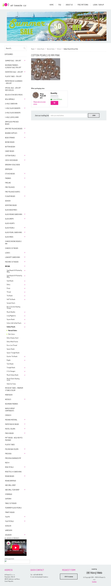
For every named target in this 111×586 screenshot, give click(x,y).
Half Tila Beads (11, 299)
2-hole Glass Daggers (12, 113)
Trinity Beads (10, 512)
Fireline (8, 183)
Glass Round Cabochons (13, 214)
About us (69, 5)
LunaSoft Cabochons (12, 257)
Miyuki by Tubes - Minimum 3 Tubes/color (14, 389)
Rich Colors (11, 334)
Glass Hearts (10, 223)
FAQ (59, 5)
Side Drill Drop (10, 485)
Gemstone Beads (11, 205)
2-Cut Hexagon (11, 371)
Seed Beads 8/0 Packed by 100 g (14, 276)
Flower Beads (10, 196)
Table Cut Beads (10, 503)
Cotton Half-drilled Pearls (14, 323)
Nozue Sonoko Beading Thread (13, 307)
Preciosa (8, 454)
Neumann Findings (11, 404)
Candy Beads (9, 151)
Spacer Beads (11, 349)
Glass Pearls (9, 228)
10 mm (59, 49)
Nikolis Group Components (10, 409)
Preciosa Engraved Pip (13, 458)
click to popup (68, 576)
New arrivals (10, 99)
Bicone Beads (9, 142)
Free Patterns (83, 5)
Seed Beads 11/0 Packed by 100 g (14, 271)
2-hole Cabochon (11, 104)
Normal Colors (12, 330)
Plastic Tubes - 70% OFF (13, 76)
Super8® (8, 499)
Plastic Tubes (10, 445)
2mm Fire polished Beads (13, 129)
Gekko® (8, 201)
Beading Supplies (11, 133)
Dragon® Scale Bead (12, 165)
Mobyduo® (9, 395)
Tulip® (7, 517)
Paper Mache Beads (12, 424)
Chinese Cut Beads (11, 248)
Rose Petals (9, 467)
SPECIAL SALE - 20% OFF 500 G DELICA (13, 89)
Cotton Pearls (10, 156)
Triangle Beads (11, 367)
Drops (8, 288)
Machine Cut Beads (11, 262)
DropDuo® (8, 169)
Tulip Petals (9, 521)
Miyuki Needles (11, 312)
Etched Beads (10, 174)
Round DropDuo (10, 481)
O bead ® (8, 415)
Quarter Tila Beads (12, 356)
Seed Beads (10, 281)
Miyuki (7, 266)
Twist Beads (10, 364)
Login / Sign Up (98, 5)
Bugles (9, 360)
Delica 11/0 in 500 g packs (14, 95)
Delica (8, 284)
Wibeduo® (8, 530)
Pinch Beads (9, 433)
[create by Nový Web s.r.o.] (94, 573)
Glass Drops (9, 219)
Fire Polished (10, 187)
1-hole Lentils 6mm (12, 117)
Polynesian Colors (11, 449)
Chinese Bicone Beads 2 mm (13, 242)
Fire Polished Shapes (12, 192)
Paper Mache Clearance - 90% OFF (13, 82)
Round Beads (9, 476)
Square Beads (11, 319)
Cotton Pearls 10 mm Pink (71, 49)
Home (52, 5)
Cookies (94, 582)
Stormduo (8, 494)
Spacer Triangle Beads (13, 353)
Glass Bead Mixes (11, 210)
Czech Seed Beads (11, 160)
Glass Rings (9, 237)
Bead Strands (10, 138)
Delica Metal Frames (12, 341)
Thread (9, 292)
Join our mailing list (42, 115)
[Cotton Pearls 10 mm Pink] (45, 69)
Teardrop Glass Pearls (13, 508)
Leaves (7, 253)
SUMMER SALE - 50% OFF (13, 61)
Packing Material (11, 420)
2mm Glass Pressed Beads (12, 123)
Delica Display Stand (12, 338)
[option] (58, 26)
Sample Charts (11, 303)
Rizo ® (7, 463)
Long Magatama (11, 316)
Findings (8, 178)
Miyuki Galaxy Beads (12, 375)
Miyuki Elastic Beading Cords (13, 379)
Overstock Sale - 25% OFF (14, 72)
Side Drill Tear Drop (12, 490)
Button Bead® (10, 147)
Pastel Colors (10, 429)
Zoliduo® (8, 535)
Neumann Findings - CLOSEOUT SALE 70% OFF (13, 66)
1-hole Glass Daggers (12, 108)
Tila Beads (10, 295)
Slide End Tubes (11, 384)
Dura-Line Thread (12, 345)
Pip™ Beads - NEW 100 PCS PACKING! (13, 439)
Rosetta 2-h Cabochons (13, 472)
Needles (8, 399)
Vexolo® (8, 526)
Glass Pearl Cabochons (13, 232)
